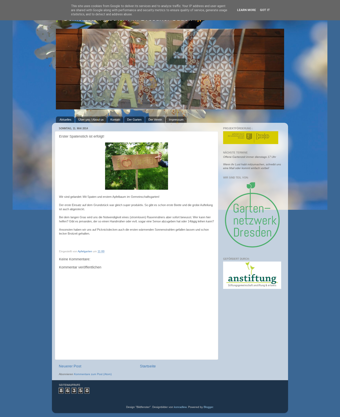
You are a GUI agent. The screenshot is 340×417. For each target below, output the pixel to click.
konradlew (180, 407)
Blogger (208, 407)
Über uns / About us (91, 119)
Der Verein (155, 119)
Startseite (148, 366)
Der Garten (134, 119)
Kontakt (115, 119)
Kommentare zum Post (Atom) (93, 374)
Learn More (246, 10)
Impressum (176, 119)
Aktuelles (65, 119)
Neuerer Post (70, 366)
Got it (265, 10)
